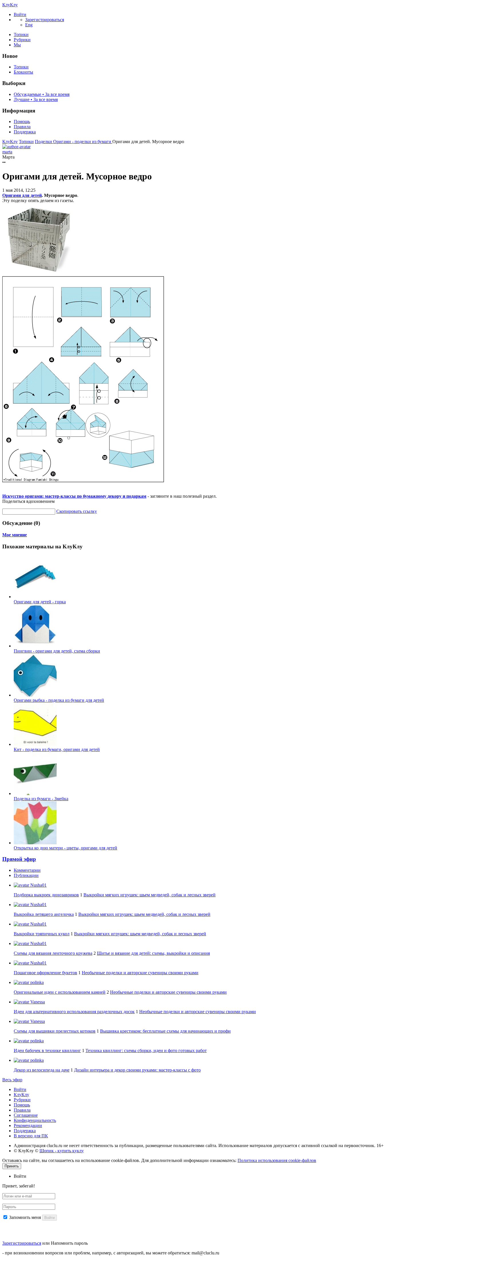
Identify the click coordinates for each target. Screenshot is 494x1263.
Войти (20, 1089)
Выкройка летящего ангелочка (44, 914)
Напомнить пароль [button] (69, 1243)
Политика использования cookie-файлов (277, 1160)
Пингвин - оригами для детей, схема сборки (57, 651)
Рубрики (22, 39)
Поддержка (25, 131)
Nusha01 (38, 885)
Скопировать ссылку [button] (76, 511)
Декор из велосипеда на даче (41, 1070)
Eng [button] (29, 24)
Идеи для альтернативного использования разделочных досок (74, 1011)
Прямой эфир (19, 859)
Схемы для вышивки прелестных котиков (54, 1031)
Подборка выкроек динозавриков (46, 894)
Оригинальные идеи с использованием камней (59, 992)
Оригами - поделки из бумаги (82, 141)
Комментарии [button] (27, 870)
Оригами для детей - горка (40, 601)
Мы (17, 44)
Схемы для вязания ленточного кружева (53, 953)
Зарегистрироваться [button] (44, 19)
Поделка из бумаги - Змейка (41, 798)
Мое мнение (14, 534)
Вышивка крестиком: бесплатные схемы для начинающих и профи (165, 1031)
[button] (20, 14)
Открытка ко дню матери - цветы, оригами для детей (65, 847)
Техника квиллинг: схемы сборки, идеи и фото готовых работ (146, 1050)
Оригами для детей (22, 195)
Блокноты (23, 72)
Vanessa (37, 1001)
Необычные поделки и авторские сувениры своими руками (140, 972)
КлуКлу (10, 4)
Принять (12, 1166)
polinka (36, 982)
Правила (22, 126)
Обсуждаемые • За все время (41, 94)
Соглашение (26, 1115)
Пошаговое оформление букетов (45, 972)
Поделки (44, 141)
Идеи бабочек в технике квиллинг (47, 1050)
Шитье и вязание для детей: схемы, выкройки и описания (153, 953)
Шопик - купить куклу (61, 1150)
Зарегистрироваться (21, 1243)
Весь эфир (12, 1079)
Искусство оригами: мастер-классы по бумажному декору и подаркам (74, 496)
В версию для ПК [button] (31, 1135)
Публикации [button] (26, 875)
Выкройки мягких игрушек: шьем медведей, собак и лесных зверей (149, 894)
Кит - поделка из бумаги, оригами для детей (57, 749)
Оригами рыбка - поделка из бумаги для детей (59, 700)
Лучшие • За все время (36, 99)
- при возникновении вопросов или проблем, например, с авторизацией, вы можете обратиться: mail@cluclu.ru (110, 1252)
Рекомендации (28, 1125)
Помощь (22, 121)
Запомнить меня (25, 1217)
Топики (21, 34)
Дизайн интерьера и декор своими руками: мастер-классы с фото (137, 1070)
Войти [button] (20, 1176)
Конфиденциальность (35, 1120)
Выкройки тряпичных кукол (41, 933)
